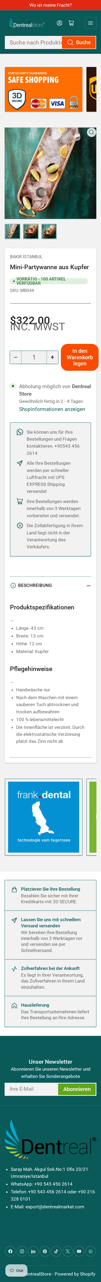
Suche (83, 42)
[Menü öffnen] (90, 23)
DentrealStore (37, 1274)
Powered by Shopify (75, 1274)
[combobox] (50, 42)
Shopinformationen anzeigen (52, 409)
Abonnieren (77, 1089)
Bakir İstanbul (26, 256)
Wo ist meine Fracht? (50, 5)
